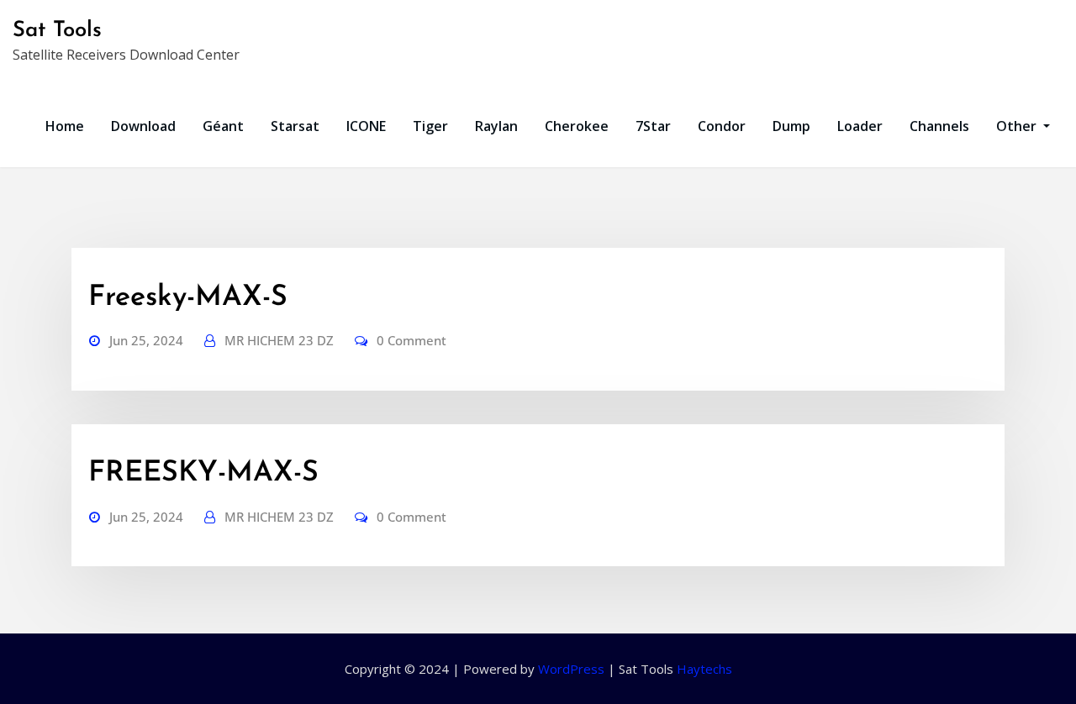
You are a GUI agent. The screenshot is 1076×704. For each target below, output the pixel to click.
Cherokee (577, 126)
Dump (791, 126)
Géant (223, 126)
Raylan (496, 126)
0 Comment (411, 340)
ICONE (366, 126)
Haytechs (704, 668)
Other (1018, 126)
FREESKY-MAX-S (203, 473)
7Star (653, 126)
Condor (722, 126)
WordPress (571, 668)
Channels (939, 126)
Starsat (295, 126)
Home (64, 126)
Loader (860, 126)
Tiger (430, 126)
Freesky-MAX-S (187, 298)
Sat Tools (57, 30)
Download (143, 126)
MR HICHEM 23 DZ (279, 340)
